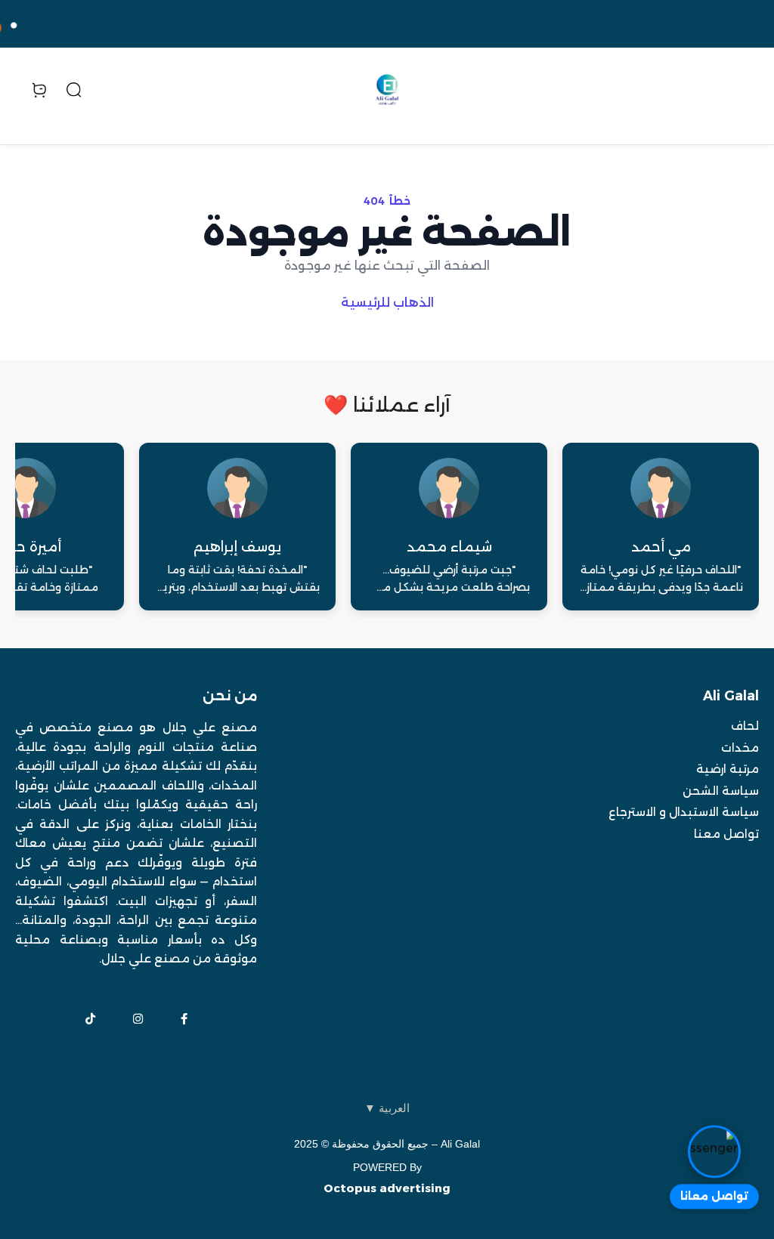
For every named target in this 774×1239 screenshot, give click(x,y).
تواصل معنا (726, 834)
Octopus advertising (387, 1188)
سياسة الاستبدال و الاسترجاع (683, 812)
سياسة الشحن (721, 790)
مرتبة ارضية (727, 769)
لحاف (745, 725)
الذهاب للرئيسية (387, 302)
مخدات (740, 747)
